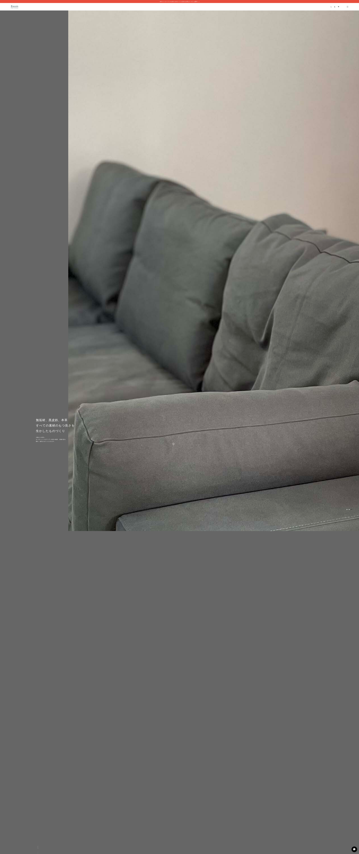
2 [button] (349, 822)
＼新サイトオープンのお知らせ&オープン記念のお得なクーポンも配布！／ (179, 1)
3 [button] (351, 822)
